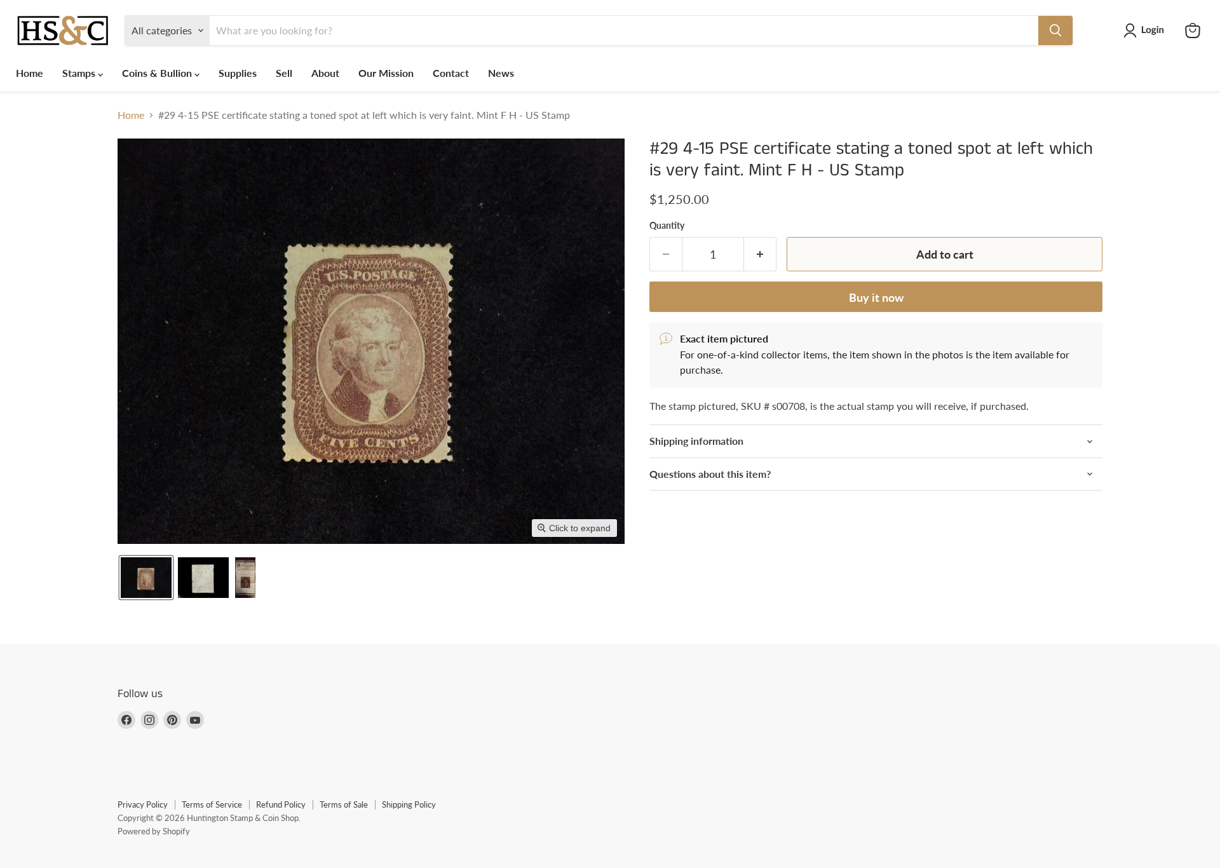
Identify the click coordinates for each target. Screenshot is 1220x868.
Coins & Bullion (158, 73)
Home (29, 73)
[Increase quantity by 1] (760, 254)
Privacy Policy (143, 804)
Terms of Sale (344, 804)
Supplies (238, 73)
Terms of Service (212, 804)
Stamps (80, 73)
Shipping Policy (409, 804)
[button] (1146, 30)
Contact (451, 73)
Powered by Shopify (154, 831)
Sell (284, 73)
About (325, 73)
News (501, 73)
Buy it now (876, 297)
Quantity (666, 225)
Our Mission (386, 73)
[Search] (1055, 30)
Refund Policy (281, 804)
